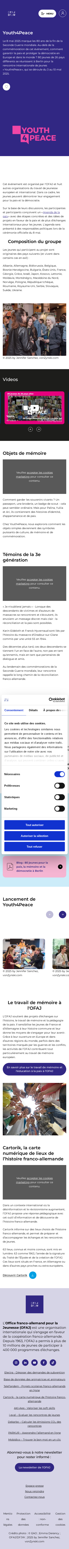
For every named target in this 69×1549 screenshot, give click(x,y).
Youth (34, 407)
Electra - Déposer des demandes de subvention (34, 1372)
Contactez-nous (34, 1497)
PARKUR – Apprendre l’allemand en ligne (34, 1432)
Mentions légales (7, 1519)
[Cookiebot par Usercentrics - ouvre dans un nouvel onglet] (49, 699)
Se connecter (62, 13)
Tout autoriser (35, 825)
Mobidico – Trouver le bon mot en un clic (34, 1439)
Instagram (16, 1362)
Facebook (43, 1362)
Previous (30, 429)
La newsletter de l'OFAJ (34, 1467)
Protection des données (23, 1519)
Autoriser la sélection (34, 835)
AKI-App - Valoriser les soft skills (34, 1408)
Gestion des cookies (60, 1519)
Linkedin (25, 1362)
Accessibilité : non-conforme (42, 1519)
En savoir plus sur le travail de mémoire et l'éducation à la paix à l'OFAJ (34, 1069)
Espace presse (35, 1485)
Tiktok (53, 1362)
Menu (49, 13)
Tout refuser (34, 846)
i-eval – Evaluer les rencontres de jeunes (34, 1415)
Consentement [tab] (13, 710)
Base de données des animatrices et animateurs (34, 1379)
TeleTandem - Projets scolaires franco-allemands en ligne (35, 1388)
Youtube (34, 1362)
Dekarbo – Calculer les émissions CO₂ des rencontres (34, 1424)
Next (38, 429)
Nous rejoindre (34, 1491)
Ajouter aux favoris (6, 86)
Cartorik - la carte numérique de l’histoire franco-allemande (34, 1399)
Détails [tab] (33, 710)
